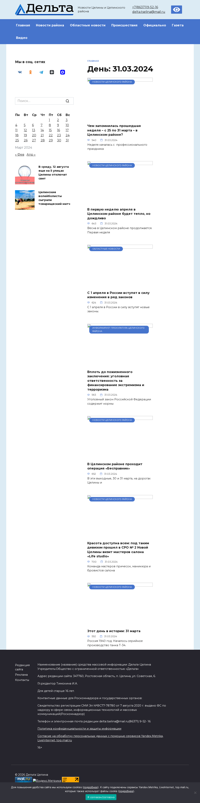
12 (25, 130)
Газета (178, 25)
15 (50, 130)
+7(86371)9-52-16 (145, 7)
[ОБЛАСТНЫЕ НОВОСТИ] (120, 285)
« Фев (19, 154)
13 (33, 130)
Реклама (21, 674)
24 (68, 135)
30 (59, 140)
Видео (21, 38)
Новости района (50, 25)
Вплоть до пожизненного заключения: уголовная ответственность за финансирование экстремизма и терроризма (115, 380)
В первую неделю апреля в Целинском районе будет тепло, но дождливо (118, 213)
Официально (154, 25)
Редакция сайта (22, 667)
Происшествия (124, 25)
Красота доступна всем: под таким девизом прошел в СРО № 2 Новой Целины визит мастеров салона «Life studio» (118, 549)
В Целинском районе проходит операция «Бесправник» (114, 466)
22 (51, 135)
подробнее (91, 787)
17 (67, 130)
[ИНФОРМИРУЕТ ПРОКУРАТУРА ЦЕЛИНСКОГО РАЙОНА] (120, 364)
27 (34, 140)
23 (59, 135)
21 (42, 135)
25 (17, 140)
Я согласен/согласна (101, 797)
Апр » (31, 154)
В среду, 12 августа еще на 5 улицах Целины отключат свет (53, 172)
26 (26, 140)
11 (16, 130)
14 (42, 130)
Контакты (22, 680)
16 (58, 130)
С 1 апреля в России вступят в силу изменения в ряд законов (118, 295)
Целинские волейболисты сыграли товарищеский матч (54, 198)
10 (67, 125)
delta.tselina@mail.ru (148, 12)
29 (51, 140)
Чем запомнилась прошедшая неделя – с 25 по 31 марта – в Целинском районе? (114, 130)
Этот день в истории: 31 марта (113, 631)
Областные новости (87, 25)
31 (67, 140)
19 (25, 135)
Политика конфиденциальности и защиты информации (79, 728)
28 (43, 140)
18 (17, 135)
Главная (23, 25)
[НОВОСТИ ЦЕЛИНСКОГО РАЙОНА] (120, 118)
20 (34, 135)
